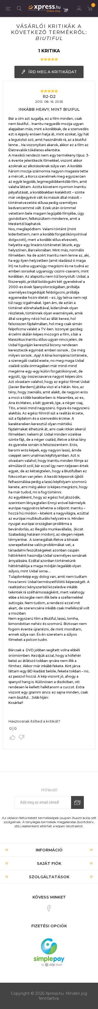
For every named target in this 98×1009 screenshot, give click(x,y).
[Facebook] (49, 908)
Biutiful (49, 38)
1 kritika (49, 50)
